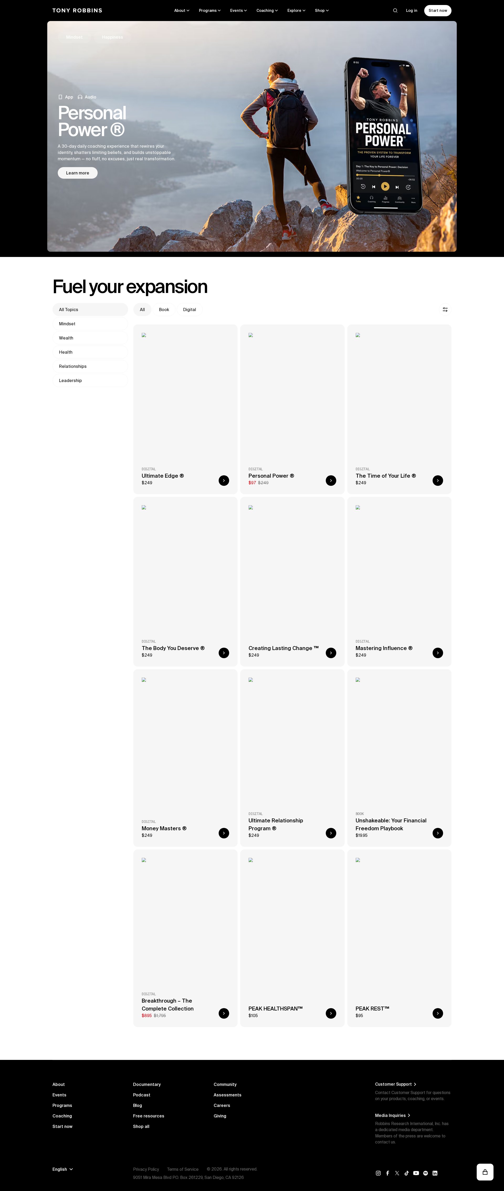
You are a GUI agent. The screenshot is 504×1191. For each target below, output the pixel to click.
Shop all (141, 1126)
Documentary (147, 1084)
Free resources (148, 1115)
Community (225, 1084)
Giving (220, 1115)
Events (59, 1094)
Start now (62, 1126)
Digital (189, 309)
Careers (222, 1105)
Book (164, 309)
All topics (68, 309)
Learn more (77, 173)
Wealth (66, 338)
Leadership (70, 380)
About (58, 1084)
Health (65, 352)
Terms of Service (182, 1169)
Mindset (67, 323)
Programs (62, 1105)
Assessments (228, 1094)
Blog (137, 1105)
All (142, 309)
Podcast (141, 1094)
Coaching (62, 1115)
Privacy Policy (146, 1169)
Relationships (73, 366)
